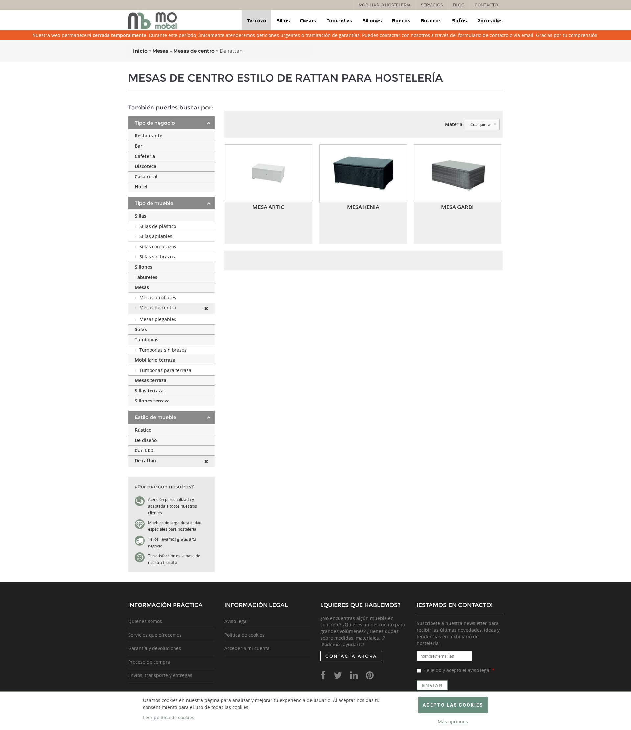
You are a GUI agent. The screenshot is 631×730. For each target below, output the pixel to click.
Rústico (143, 430)
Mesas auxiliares (157, 297)
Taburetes (339, 20)
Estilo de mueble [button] (155, 417)
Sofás (459, 20)
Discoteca (145, 166)
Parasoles (490, 20)
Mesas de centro (157, 307)
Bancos (401, 20)
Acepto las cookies (453, 705)
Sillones (372, 20)
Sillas (283, 20)
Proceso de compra (149, 662)
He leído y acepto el (459, 670)
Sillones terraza (152, 401)
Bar (138, 146)
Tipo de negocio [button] (155, 123)
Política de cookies (244, 635)
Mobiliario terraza (155, 360)
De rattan (145, 460)
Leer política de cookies (168, 717)
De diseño (146, 440)
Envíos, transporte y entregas (160, 675)
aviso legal (479, 670)
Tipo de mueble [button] (154, 203)
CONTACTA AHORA (351, 656)
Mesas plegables (157, 319)
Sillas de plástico (157, 226)
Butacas (431, 20)
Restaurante (148, 136)
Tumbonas (146, 339)
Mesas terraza (150, 380)
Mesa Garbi (457, 207)
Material (454, 124)
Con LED (144, 450)
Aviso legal (236, 621)
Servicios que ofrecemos (155, 635)
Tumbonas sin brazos (163, 350)
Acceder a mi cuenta (246, 648)
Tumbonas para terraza (165, 370)
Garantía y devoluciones (154, 648)
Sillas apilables (155, 236)
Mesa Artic (268, 207)
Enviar (432, 685)
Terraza (256, 20)
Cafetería (145, 156)
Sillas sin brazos (157, 257)
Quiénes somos (145, 621)
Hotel (141, 186)
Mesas (308, 20)
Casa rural (146, 176)
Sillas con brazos (157, 246)
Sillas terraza (149, 390)
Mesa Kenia (363, 207)
